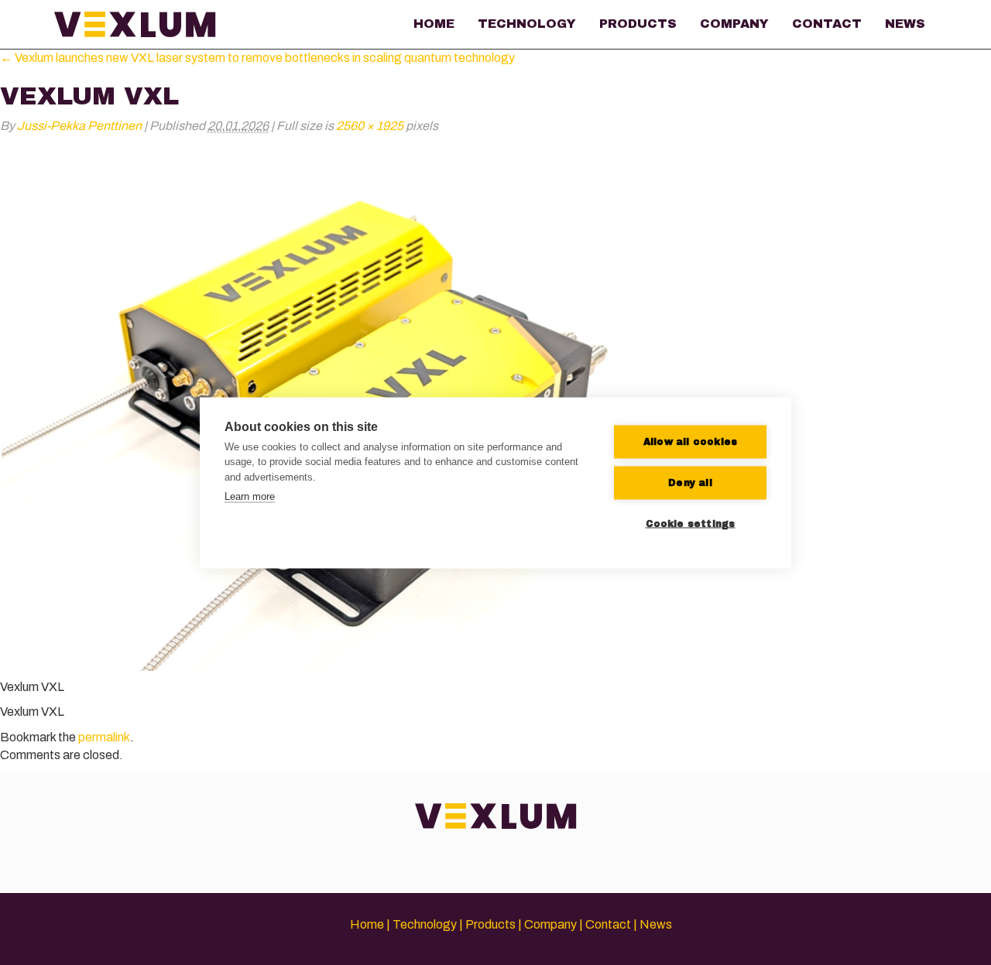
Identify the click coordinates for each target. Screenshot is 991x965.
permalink (104, 737)
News (905, 23)
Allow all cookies (690, 441)
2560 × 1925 (369, 125)
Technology (527, 23)
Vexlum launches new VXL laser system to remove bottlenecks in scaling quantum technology (257, 57)
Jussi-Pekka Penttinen (79, 125)
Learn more (250, 496)
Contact (827, 23)
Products (638, 23)
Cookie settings (691, 523)
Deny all (690, 482)
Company (734, 23)
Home (433, 23)
